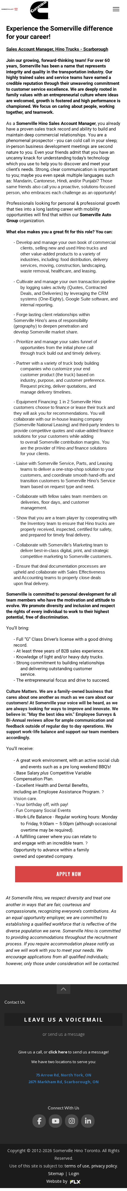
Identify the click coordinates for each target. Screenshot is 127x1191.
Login (74, 1173)
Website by (57, 1181)
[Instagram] (71, 1121)
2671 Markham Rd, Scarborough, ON (63, 1081)
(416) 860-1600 (93, 8)
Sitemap (56, 1173)
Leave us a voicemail (63, 1019)
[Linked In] (88, 1121)
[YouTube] (55, 1121)
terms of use (77, 1166)
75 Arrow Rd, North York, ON (63, 1075)
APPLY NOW (68, 874)
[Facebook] (39, 1121)
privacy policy (104, 1166)
